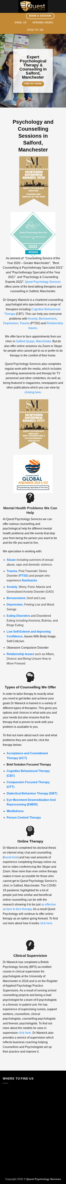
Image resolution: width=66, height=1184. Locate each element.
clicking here (32, 392)
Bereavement (47, 318)
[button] (5, 6)
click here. (46, 923)
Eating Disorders (18, 615)
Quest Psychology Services (43, 281)
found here (11, 857)
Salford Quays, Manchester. (34, 341)
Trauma (25, 323)
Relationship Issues (20, 654)
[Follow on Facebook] (13, 15)
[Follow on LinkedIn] (23, 15)
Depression (10, 323)
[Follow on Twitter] (18, 15)
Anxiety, (33, 318)
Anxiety (12, 586)
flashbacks (29, 580)
